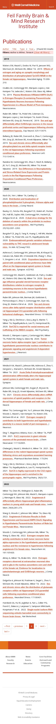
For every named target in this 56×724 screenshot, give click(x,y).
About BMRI (10, 657)
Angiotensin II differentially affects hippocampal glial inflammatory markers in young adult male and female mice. (27, 500)
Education (28, 663)
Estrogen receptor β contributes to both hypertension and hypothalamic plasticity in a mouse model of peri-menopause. (27, 420)
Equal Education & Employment (29, 701)
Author (6, 49)
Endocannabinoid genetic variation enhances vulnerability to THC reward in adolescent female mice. (27, 243)
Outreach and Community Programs (46, 663)
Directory (28, 713)
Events (28, 660)
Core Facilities (45, 657)
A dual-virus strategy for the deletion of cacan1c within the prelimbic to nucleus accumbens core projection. (27, 221)
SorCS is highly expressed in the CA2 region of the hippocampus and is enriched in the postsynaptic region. (27, 474)
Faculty (10, 660)
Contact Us (52, 645)
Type (22, 49)
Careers (29, 705)
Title (14, 49)
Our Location (4, 645)
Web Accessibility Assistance (29, 717)
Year (31, 49)
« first (7, 626)
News (28, 657)
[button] (51, 5)
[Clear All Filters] (41, 52)
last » (6, 631)
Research (10, 663)
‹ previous (18, 626)
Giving (28, 709)
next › (43, 626)
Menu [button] (5, 7)
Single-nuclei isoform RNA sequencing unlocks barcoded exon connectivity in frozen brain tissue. (28, 613)
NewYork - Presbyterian (28, 682)
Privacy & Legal (29, 697)
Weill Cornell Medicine (28, 677)
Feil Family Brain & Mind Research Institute (28, 21)
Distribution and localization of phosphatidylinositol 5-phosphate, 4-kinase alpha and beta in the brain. (28, 202)
